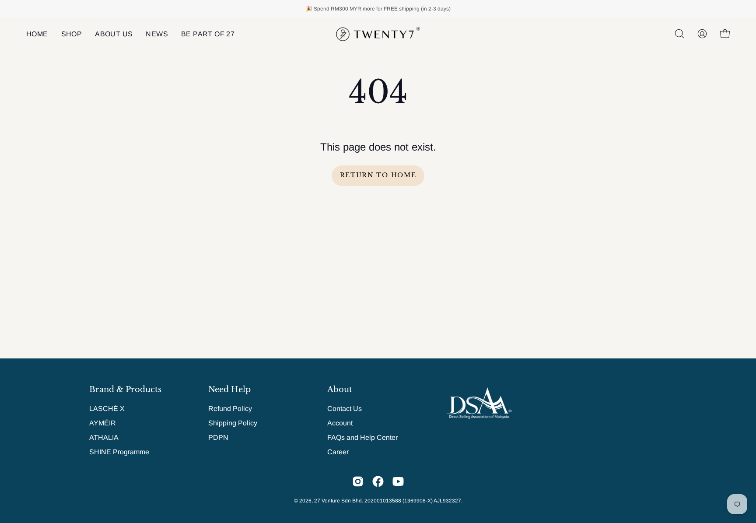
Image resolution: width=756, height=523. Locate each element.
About (339, 389)
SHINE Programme (119, 452)
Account (340, 423)
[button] (113, 34)
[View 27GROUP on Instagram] (357, 481)
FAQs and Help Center (362, 437)
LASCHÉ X (107, 408)
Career (338, 452)
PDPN (218, 437)
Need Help (229, 389)
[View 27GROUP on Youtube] (398, 481)
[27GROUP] (378, 34)
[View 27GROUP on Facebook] (378, 481)
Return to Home (378, 175)
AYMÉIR (102, 423)
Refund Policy (230, 408)
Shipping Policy (232, 423)
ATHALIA (104, 437)
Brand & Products (125, 389)
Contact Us (344, 408)
